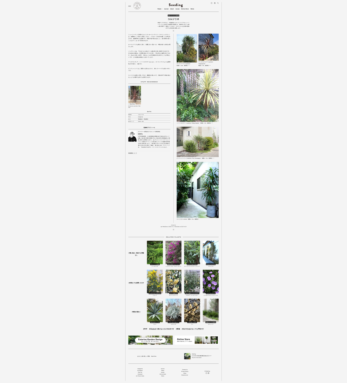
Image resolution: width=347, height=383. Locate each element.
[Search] (218, 3)
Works (192, 9)
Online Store (185, 9)
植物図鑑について (132, 153)
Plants (160, 9)
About (172, 9)
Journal (166, 9)
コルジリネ (173, 19)
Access (177, 9)
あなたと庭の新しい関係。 (146, 356)
